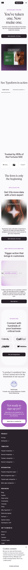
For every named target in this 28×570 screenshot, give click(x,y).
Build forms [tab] (5, 89)
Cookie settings (14, 566)
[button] (5, 441)
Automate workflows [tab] (19, 89)
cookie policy (7, 560)
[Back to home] (3, 3)
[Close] (26, 547)
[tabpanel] (14, 120)
